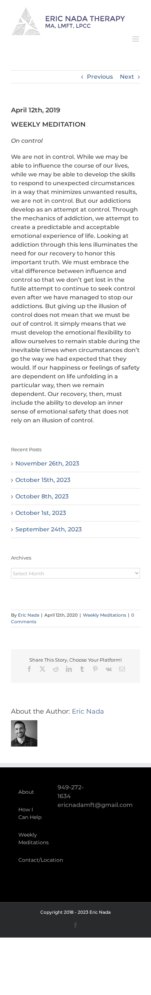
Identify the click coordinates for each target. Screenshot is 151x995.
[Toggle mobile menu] (136, 39)
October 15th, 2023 (42, 479)
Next (127, 76)
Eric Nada (28, 615)
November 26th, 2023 (47, 463)
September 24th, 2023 (48, 529)
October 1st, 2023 (40, 512)
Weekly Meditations (104, 615)
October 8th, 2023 (42, 496)
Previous (100, 76)
